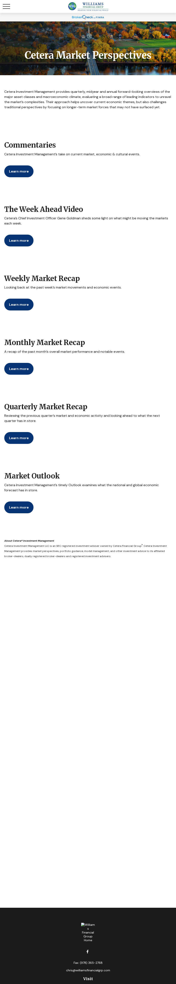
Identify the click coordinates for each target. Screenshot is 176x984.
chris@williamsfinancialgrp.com (88, 970)
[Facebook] (88, 951)
